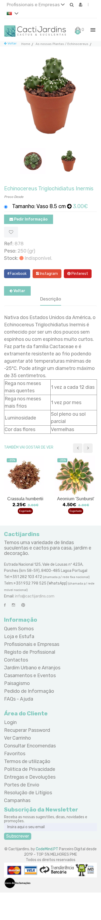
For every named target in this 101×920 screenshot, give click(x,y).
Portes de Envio (21, 785)
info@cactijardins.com (34, 596)
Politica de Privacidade (29, 769)
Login (10, 722)
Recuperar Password (27, 730)
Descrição (50, 299)
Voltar (12, 43)
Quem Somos (19, 629)
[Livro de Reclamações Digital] (17, 882)
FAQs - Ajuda (18, 699)
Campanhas (17, 800)
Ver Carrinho (17, 738)
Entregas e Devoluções (29, 777)
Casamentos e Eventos (30, 675)
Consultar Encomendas (30, 746)
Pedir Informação (30, 219)
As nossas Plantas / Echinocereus (62, 44)
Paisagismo (17, 683)
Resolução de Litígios (28, 793)
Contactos (16, 660)
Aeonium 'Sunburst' (75, 498)
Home (25, 44)
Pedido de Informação (29, 691)
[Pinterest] (23, 605)
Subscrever (17, 836)
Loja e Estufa (19, 636)
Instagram (48, 273)
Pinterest (79, 273)
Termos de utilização (27, 761)
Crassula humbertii (25, 498)
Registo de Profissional (29, 652)
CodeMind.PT (47, 849)
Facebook (18, 273)
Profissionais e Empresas (34, 4)
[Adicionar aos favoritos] (11, 232)
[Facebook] (5, 605)
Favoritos (14, 754)
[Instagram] (13, 605)
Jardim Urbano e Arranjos (32, 668)
